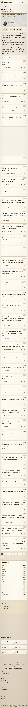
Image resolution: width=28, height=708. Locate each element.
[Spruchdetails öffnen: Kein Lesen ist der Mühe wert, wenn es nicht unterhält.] (14, 160)
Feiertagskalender (5, 685)
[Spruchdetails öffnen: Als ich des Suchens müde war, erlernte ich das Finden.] (14, 368)
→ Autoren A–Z (5, 608)
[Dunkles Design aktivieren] (22, 2)
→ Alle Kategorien (6, 606)
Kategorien (3, 678)
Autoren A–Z (3, 680)
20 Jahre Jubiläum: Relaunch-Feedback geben (14, 668)
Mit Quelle (12, 29)
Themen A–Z (3, 676)
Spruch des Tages (5, 673)
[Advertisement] (14, 141)
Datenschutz (4, 700)
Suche (2, 687)
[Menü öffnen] (25, 2)
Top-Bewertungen (7, 57)
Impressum (3, 698)
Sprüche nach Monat (5, 682)
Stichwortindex (4, 689)
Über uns (3, 696)
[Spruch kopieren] (25, 67)
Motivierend (19, 29)
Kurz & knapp (5, 29)
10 (2, 556)
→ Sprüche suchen (6, 611)
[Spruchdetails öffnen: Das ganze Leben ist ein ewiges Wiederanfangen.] (14, 109)
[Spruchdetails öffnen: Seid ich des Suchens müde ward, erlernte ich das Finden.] (14, 99)
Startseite (3, 6)
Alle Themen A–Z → (5, 597)
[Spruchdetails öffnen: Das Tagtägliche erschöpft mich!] (14, 192)
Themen (6, 6)
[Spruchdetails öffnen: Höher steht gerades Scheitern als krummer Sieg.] (14, 483)
